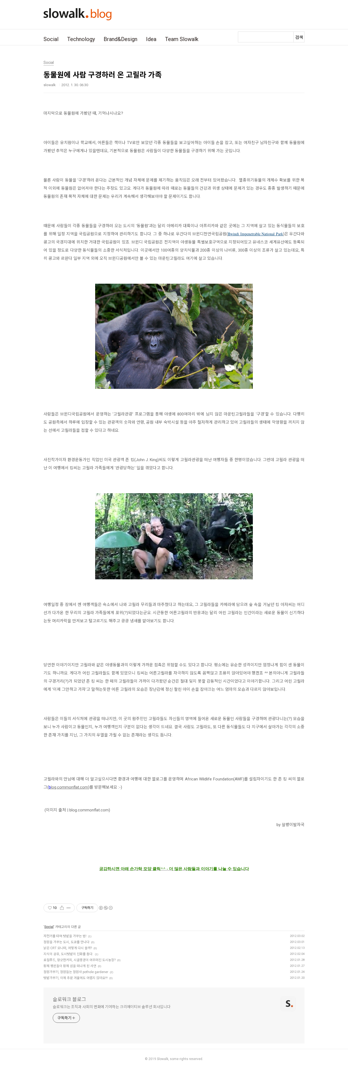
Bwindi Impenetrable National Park (255, 233)
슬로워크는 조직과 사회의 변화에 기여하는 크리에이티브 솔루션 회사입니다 (111, 1007)
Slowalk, (163, 1059)
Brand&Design (120, 39)
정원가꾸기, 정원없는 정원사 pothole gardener (76, 972)
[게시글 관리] (68, 908)
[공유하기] (61, 908)
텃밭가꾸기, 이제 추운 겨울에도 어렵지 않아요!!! (76, 978)
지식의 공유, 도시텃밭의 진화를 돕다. (68, 954)
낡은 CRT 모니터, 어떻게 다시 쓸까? (68, 948)
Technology (81, 39)
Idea (151, 39)
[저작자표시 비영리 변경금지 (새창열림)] (105, 908)
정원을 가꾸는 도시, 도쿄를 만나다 (66, 942)
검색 (299, 37)
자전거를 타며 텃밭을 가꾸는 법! (65, 936)
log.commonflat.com (69, 787)
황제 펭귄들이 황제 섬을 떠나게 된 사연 (70, 966)
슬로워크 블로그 (69, 999)
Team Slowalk (181, 39)
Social (51, 39)
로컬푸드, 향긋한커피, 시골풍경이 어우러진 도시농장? (80, 960)
